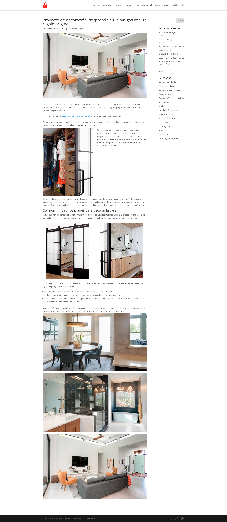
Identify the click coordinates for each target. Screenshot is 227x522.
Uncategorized (165, 126)
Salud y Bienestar (166, 114)
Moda (118, 5)
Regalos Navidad (171, 5)
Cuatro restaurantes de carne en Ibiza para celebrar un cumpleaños (171, 61)
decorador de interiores (76, 116)
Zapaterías (163, 134)
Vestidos (128, 5)
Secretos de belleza (167, 118)
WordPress (92, 518)
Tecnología (163, 122)
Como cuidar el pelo (167, 82)
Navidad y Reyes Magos (169, 110)
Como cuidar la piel (167, 86)
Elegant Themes (62, 518)
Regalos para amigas (102, 5)
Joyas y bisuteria (166, 102)
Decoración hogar (75, 28)
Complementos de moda (169, 90)
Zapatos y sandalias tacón (148, 5)
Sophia (49, 28)
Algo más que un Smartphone (171, 46)
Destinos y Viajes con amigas (171, 98)
